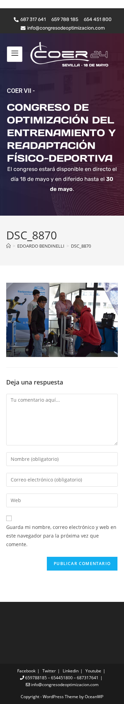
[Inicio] (8, 246)
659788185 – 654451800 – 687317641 (61, 678)
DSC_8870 (81, 246)
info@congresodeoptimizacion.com (64, 684)
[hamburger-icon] (14, 54)
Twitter (49, 671)
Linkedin (71, 671)
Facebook (26, 671)
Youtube (93, 671)
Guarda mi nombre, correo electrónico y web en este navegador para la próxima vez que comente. (61, 536)
